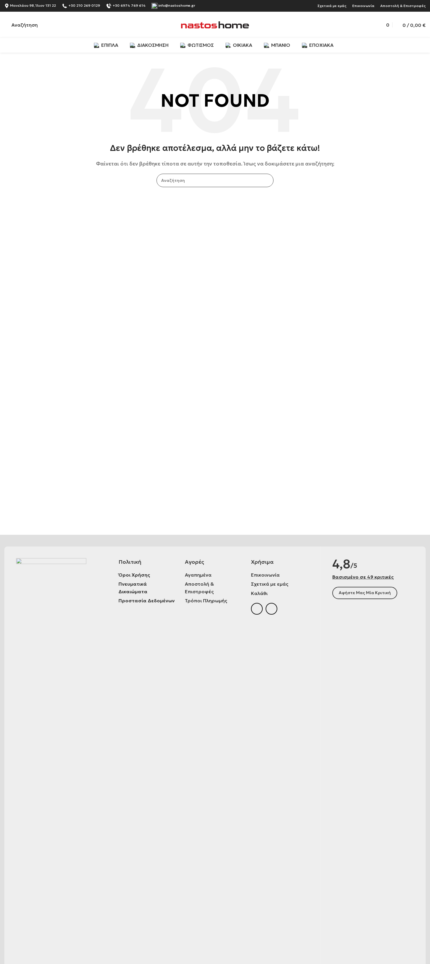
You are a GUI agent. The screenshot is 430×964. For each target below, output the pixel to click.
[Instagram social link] (271, 609)
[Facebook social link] (257, 609)
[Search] (267, 180)
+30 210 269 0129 (84, 5)
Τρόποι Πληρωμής (206, 600)
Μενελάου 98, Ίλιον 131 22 (32, 5)
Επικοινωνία (363, 6)
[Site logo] (215, 24)
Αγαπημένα (198, 575)
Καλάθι (259, 593)
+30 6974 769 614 (129, 5)
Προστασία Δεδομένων (146, 600)
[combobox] (215, 180)
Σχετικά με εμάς (331, 6)
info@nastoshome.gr (176, 5)
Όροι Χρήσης (134, 575)
